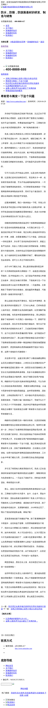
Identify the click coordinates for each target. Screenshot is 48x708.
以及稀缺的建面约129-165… (17, 619)
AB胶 (26, 695)
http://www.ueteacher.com (16, 101)
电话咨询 (11, 705)
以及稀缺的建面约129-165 (16, 86)
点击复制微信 (6, 684)
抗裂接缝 (40, 693)
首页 (7, 26)
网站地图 (24, 689)
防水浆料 (20, 693)
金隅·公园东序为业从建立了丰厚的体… (22, 621)
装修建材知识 (11, 31)
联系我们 (9, 35)
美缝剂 (14, 693)
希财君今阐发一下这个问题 (17, 81)
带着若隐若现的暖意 (14, 91)
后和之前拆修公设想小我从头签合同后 (21, 78)
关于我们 (9, 28)
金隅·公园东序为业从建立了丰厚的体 (21, 88)
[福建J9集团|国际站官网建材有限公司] (17, 7)
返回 (42, 42)
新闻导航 (4, 46)
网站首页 (9, 666)
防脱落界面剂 (30, 693)
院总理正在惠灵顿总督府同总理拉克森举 (22, 83)
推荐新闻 (4, 74)
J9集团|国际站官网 (17, 42)
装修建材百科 (11, 33)
